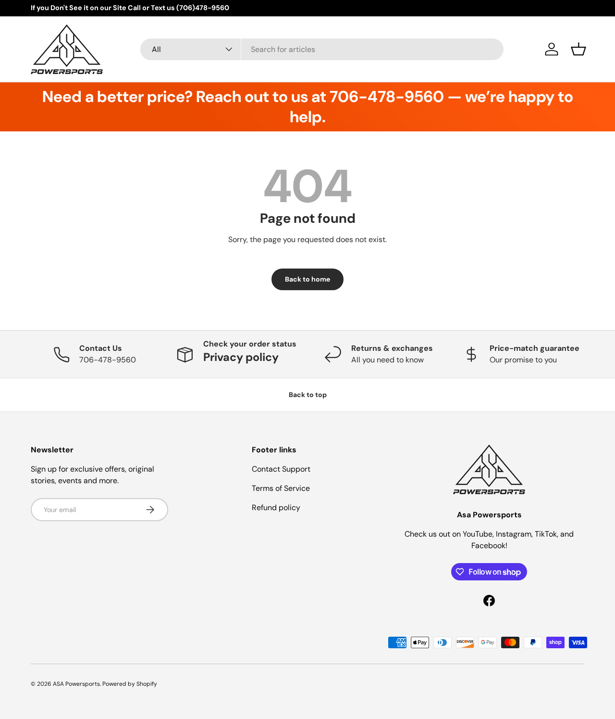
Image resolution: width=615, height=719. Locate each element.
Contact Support (281, 469)
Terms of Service (281, 488)
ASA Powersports (76, 684)
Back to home (307, 279)
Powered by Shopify (129, 684)
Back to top (308, 394)
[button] (578, 49)
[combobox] (322, 49)
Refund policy (276, 507)
